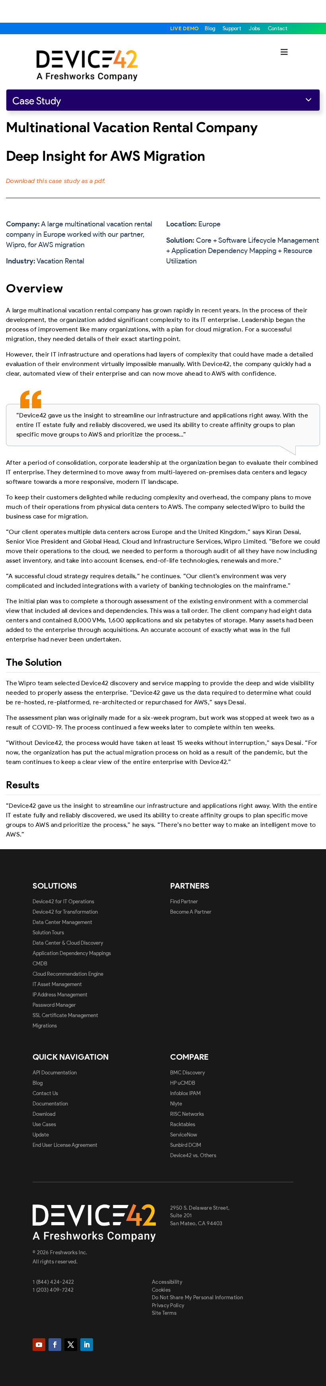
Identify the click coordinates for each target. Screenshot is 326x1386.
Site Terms (164, 1313)
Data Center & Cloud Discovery (68, 943)
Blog (211, 28)
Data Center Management (62, 922)
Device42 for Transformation (65, 912)
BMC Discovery (187, 1073)
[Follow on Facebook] (55, 1344)
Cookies (161, 1290)
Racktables (182, 1124)
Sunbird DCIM (185, 1145)
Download (44, 1114)
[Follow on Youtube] (39, 1344)
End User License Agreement (65, 1145)
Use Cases (44, 1124)
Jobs (254, 28)
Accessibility (167, 1282)
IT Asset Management (57, 984)
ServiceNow (183, 1135)
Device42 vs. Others (193, 1155)
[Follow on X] (70, 1344)
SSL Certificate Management (65, 1015)
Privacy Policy (168, 1305)
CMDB (40, 964)
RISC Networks (187, 1114)
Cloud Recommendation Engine (68, 974)
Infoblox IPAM (185, 1093)
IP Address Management (60, 995)
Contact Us (45, 1093)
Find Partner (184, 902)
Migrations (45, 1026)
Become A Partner (191, 912)
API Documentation (55, 1073)
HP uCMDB (182, 1083)
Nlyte (176, 1104)
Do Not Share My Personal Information (197, 1297)
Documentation (50, 1104)
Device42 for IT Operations (63, 902)
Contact (277, 28)
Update (41, 1135)
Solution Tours (48, 933)
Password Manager (54, 1005)
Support (232, 28)
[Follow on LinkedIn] (86, 1344)
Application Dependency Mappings (72, 953)
